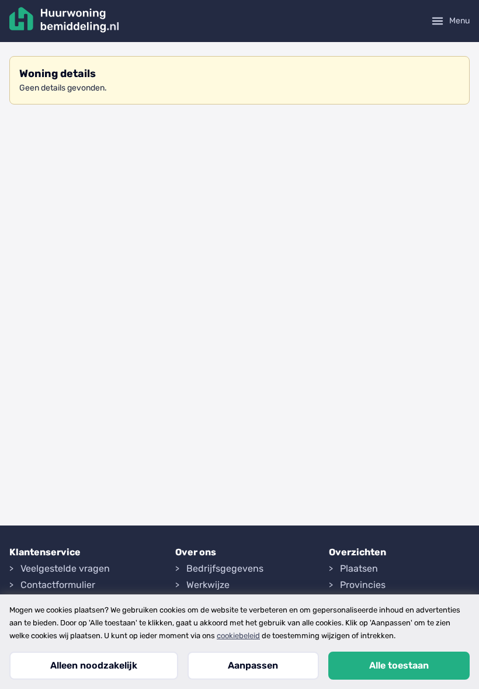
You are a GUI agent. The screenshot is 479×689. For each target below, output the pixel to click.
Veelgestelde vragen (65, 568)
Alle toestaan (399, 665)
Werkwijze (208, 584)
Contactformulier (57, 584)
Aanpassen (253, 665)
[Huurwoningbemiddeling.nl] (64, 21)
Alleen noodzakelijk (93, 665)
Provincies (363, 584)
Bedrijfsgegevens (224, 568)
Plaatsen (359, 568)
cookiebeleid (238, 635)
